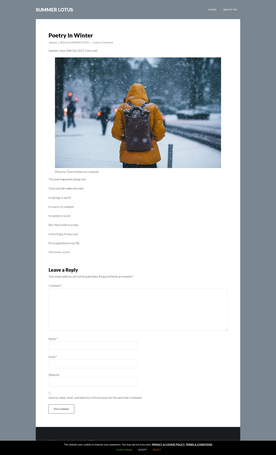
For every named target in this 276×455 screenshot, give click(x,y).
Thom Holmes (74, 171)
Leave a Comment (103, 42)
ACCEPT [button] (142, 450)
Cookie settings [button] (124, 449)
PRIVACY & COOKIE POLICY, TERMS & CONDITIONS (182, 444)
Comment (55, 285)
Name (53, 339)
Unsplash (93, 171)
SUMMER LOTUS (54, 9)
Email (53, 357)
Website (54, 375)
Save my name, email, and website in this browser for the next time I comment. (95, 397)
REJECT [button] (157, 450)
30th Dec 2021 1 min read (81, 50)
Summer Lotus (57, 50)
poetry (66, 251)
